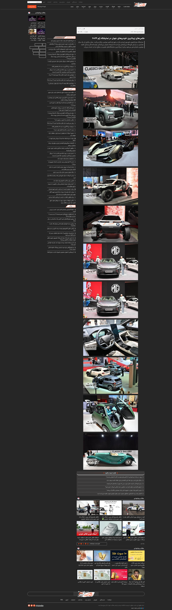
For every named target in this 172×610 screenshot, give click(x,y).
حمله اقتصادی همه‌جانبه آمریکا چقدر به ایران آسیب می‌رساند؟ (62, 104)
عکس (136, 29)
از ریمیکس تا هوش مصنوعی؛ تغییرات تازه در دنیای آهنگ (60, 252)
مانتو (44, 44)
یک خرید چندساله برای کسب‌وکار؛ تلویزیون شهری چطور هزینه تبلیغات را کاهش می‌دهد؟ (61, 239)
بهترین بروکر (42, 53)
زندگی (77, 6)
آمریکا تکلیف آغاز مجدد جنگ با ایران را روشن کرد (62, 41)
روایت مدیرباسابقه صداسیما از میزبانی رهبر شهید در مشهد (62, 139)
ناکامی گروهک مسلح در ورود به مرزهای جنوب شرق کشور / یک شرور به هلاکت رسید (63, 202)
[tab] (71, 37)
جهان (89, 6)
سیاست (101, 6)
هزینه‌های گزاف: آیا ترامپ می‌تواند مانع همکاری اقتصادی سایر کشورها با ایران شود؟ (63, 109)
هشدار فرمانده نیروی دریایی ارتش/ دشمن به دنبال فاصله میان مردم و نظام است (62, 168)
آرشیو (44, 2)
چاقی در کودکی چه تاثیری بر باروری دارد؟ (64, 120)
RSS (62, 600)
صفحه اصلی (141, 29)
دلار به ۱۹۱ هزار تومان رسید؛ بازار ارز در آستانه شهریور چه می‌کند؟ (62, 163)
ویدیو (72, 6)
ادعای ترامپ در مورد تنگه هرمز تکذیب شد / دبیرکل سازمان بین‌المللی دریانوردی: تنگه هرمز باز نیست (63, 71)
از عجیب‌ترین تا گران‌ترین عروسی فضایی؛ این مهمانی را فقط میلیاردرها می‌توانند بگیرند (62, 99)
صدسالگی (74, 2)
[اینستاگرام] (34, 605)
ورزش (95, 6)
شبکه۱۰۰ (80, 2)
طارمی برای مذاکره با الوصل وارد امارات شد (63, 181)
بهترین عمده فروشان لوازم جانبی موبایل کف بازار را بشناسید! (63, 225)
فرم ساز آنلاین (42, 47)
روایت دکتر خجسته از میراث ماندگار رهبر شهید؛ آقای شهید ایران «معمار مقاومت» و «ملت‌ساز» (62, 193)
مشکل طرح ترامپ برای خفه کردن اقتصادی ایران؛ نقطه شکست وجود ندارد (124, 480)
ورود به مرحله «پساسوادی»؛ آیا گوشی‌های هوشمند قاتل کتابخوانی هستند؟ (124, 477)
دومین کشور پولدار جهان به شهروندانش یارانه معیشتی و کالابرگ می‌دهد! (124, 490)
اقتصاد (107, 6)
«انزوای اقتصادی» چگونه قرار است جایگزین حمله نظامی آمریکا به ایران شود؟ (123, 487)
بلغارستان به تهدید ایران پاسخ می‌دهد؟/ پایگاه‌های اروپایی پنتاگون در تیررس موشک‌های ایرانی (62, 45)
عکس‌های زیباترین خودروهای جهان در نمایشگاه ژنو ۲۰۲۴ (118, 38)
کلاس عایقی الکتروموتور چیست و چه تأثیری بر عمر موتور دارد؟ (61, 229)
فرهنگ (113, 6)
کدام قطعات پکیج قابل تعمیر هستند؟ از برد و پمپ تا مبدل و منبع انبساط (62, 215)
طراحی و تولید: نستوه (136, 608)
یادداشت (55, 2)
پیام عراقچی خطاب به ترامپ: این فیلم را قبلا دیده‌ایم (61, 197)
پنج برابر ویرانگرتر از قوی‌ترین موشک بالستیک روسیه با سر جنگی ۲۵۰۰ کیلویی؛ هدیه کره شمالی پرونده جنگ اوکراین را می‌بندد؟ (62, 56)
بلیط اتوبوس (42, 56)
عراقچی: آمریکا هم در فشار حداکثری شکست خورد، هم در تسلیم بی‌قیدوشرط (61, 149)
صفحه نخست (126, 6)
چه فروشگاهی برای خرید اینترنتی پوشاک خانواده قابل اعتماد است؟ (62, 248)
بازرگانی (71, 206)
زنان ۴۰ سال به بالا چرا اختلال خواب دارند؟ (64, 130)
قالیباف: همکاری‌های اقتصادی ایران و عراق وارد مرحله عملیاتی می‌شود (62, 144)
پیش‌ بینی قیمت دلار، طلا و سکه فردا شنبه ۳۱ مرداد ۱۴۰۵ (60, 80)
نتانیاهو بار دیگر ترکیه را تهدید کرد (66, 159)
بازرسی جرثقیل (38, 44)
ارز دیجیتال (36, 53)
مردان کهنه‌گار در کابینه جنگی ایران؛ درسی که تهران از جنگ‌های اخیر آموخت (124, 484)
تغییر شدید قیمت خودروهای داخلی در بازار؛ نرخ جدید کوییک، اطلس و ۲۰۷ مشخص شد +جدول (62, 50)
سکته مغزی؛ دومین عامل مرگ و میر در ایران (63, 172)
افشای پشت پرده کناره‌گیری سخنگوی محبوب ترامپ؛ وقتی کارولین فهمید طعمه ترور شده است (119, 494)
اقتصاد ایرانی (36, 50)
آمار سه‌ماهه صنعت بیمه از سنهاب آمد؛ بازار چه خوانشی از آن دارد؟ (62, 243)
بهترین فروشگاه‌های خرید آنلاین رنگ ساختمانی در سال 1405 (62, 220)
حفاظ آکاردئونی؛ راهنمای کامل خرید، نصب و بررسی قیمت (63, 210)
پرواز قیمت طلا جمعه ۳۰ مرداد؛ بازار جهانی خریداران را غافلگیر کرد (62, 84)
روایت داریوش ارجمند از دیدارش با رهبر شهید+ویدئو (61, 189)
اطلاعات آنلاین (140, 4)
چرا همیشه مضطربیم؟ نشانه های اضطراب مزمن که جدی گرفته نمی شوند (62, 234)
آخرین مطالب (69, 89)
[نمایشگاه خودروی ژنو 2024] (110, 69)
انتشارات (49, 2)
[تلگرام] (29, 605)
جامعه (119, 6)
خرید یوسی (42, 50)
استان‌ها (83, 6)
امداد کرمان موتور (34, 47)
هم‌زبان (68, 2)
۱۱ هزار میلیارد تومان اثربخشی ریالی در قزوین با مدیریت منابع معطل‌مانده (62, 185)
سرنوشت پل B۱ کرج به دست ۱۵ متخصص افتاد (63, 66)
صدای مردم (62, 2)
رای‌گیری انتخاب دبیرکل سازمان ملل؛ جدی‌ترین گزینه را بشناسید (62, 62)
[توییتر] (32, 605)
